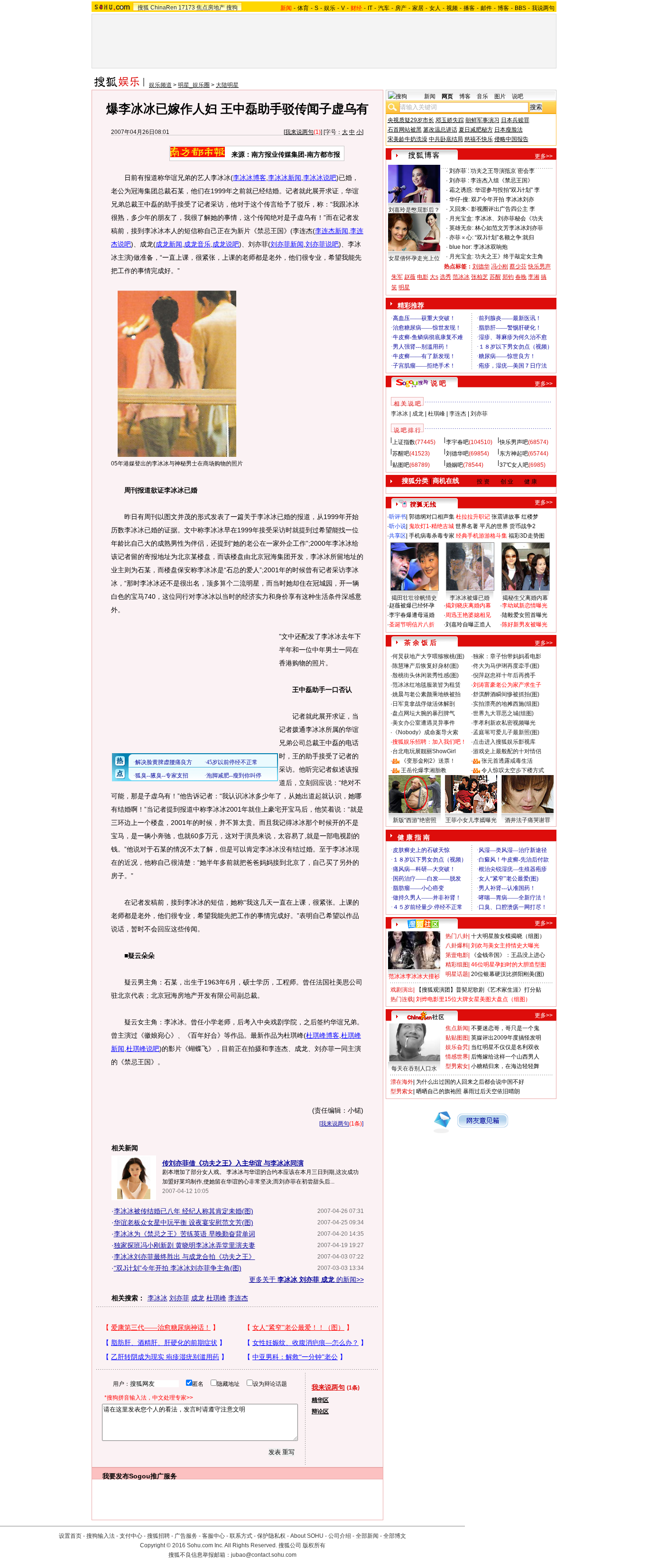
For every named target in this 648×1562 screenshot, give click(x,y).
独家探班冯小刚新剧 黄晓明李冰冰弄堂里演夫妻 (184, 1245)
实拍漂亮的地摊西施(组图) (506, 704)
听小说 (397, 526)
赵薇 (410, 277)
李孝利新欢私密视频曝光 (504, 722)
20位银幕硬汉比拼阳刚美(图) (507, 974)
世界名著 (466, 526)
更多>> (544, 156)
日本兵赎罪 (515, 120)
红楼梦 (529, 516)
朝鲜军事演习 (482, 120)
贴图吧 (400, 465)
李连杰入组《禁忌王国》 (502, 180)
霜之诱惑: (461, 190)
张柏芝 (479, 277)
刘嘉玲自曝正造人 (468, 624)
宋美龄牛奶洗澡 (407, 139)
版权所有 (314, 1545)
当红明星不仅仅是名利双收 (505, 1047)
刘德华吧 (457, 453)
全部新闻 (367, 1536)
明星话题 (456, 974)
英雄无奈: (461, 228)
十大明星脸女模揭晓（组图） (508, 936)
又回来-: (459, 209)
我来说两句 (299, 132)
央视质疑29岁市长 (411, 120)
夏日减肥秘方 (476, 129)
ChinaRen (163, 7)
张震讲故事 (505, 516)
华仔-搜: (459, 199)
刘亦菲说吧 (322, 244)
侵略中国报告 (511, 139)
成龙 (197, 1298)
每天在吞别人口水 (414, 1068)
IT (370, 8)
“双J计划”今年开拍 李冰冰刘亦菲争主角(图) (177, 1268)
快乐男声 (539, 266)
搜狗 (232, 7)
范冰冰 (461, 277)
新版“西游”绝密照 (414, 820)
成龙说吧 (226, 244)
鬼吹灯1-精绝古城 (431, 526)
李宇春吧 (457, 442)
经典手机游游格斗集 (481, 535)
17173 (186, 7)
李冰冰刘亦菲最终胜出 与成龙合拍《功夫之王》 (184, 1256)
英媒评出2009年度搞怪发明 (506, 1037)
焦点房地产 (210, 7)
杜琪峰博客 (322, 1035)
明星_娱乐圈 (194, 85)
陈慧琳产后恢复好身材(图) (425, 666)
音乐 (482, 96)
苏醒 (495, 277)
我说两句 (543, 8)
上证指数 (403, 442)
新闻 (429, 96)
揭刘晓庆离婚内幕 (468, 605)
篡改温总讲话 (440, 129)
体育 (303, 8)
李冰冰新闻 (284, 177)
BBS (520, 8)
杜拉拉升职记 (473, 516)
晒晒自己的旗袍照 (439, 1091)
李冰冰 (157, 1298)
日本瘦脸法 (508, 129)
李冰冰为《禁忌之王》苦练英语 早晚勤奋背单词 (184, 1234)
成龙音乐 (197, 244)
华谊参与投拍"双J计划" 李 (507, 190)
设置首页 (70, 1536)
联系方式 (241, 1536)
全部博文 (394, 1536)
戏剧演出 (401, 989)
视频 (452, 8)
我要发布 (115, 1476)
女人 (435, 8)
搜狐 (143, 7)
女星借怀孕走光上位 (414, 258)
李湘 (533, 277)
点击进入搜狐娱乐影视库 (504, 741)
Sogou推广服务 (153, 1476)
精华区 (320, 1400)
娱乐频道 (160, 85)
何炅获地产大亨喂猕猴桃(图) (428, 656)
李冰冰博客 (249, 177)
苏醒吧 (400, 453)
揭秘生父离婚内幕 (525, 598)
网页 (447, 96)
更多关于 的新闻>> (306, 1279)
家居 (418, 8)
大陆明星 (227, 85)
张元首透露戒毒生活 (507, 760)
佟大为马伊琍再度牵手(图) (506, 666)
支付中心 (131, 1536)
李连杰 (238, 1298)
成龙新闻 (169, 244)
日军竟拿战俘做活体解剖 (423, 704)
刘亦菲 (179, 1298)
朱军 (397, 277)
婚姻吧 (454, 465)
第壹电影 (456, 955)
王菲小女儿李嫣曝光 (471, 820)
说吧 (517, 96)
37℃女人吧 (514, 465)
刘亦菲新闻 (287, 244)
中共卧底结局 (446, 139)
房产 (401, 8)
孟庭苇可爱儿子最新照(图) (506, 732)
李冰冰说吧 (319, 177)
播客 (469, 8)
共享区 (397, 535)
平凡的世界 (494, 526)
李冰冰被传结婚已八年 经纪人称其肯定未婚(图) (183, 1211)
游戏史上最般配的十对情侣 (507, 751)
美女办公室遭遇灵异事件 (423, 722)
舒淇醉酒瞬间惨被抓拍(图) (506, 694)
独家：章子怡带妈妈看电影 (507, 656)
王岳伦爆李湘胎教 (423, 770)
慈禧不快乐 (478, 139)
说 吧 (438, 383)
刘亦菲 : (459, 171)
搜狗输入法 (100, 1536)
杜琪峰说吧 (142, 1048)
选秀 (445, 277)
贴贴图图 (456, 1037)
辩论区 (320, 1411)
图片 (500, 96)
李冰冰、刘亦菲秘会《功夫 (509, 218)
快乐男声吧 (514, 442)
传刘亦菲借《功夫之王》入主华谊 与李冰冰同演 (233, 1163)
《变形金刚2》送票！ (428, 760)
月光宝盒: (461, 218)
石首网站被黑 (405, 129)
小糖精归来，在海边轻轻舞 (505, 1066)
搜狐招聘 (158, 1536)
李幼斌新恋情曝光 (524, 605)
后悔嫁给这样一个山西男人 (505, 1056)
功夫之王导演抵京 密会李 (503, 171)
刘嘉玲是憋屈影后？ (414, 210)
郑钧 (508, 277)
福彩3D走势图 (527, 535)
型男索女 (456, 1066)
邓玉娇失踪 (449, 120)
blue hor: (460, 247)
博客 (503, 8)
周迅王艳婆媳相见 (468, 615)
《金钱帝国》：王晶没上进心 (508, 955)
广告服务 (186, 1536)
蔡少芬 (518, 266)
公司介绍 (339, 1536)
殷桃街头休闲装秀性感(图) (425, 675)
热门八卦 (456, 936)
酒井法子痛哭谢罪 (527, 820)
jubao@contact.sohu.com (263, 1555)
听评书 (397, 516)
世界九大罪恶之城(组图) (503, 713)
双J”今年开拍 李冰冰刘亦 (502, 199)
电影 (422, 277)
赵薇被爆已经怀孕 (412, 605)
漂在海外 (401, 1082)
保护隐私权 (271, 1536)
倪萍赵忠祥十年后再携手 (504, 675)
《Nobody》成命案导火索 (425, 732)
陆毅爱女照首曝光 (524, 615)
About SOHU (307, 1536)
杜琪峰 (216, 1298)
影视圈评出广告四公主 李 (503, 209)
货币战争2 (522, 526)
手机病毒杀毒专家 (431, 535)
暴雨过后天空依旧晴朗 (491, 1091)
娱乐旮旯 (456, 1047)
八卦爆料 (456, 945)
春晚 (521, 277)
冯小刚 (499, 266)
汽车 (383, 8)
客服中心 (213, 1536)
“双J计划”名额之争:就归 (504, 237)
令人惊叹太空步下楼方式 (512, 770)
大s (434, 277)
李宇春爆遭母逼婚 (412, 615)
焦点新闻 (456, 1028)
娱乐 (329, 8)
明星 (404, 287)
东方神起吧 (514, 453)
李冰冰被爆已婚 (470, 598)
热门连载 (401, 999)
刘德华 (481, 266)
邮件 (486, 8)
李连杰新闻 (331, 231)
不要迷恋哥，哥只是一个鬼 (505, 1028)
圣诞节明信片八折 (412, 624)
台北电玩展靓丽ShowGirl (424, 751)
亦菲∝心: (461, 237)
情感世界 (456, 1056)
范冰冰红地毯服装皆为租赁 (426, 685)
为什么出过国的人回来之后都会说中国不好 (470, 1082)
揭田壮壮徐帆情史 (414, 598)
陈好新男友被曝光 (524, 624)
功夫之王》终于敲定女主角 (509, 256)
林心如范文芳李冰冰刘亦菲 (509, 228)
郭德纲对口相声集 (431, 516)
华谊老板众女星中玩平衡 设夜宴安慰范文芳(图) (183, 1222)
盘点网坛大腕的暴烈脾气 (423, 713)
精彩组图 (456, 964)
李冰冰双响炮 (490, 247)
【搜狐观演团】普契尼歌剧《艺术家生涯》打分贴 (478, 989)
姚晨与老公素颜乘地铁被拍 (426, 694)
